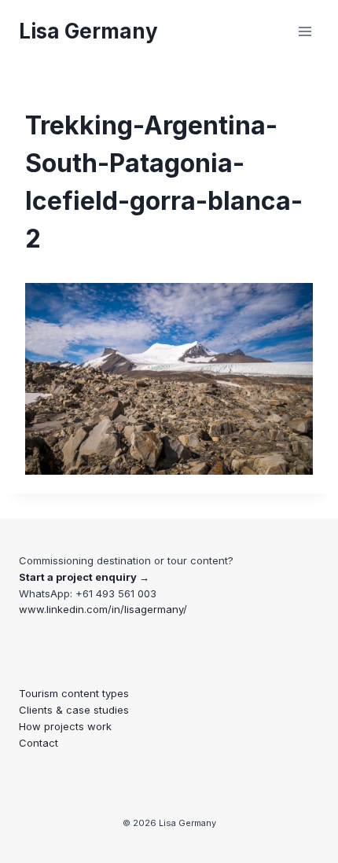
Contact (38, 742)
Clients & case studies (74, 709)
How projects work (65, 726)
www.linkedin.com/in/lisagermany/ (103, 609)
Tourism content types (74, 693)
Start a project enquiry (78, 577)
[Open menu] (304, 31)
